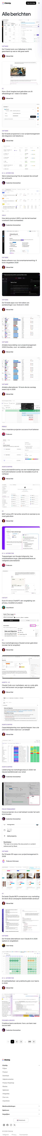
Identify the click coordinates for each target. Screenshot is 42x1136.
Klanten (5, 1086)
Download (6, 1075)
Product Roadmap (8, 1083)
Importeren (6, 1101)
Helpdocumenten (8, 1079)
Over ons (5, 1097)
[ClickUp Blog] (6, 3)
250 (29, 1041)
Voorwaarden (23, 1134)
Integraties (6, 1093)
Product (5, 1072)
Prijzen (5, 1068)
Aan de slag (31, 3)
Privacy (14, 1134)
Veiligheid (6, 1134)
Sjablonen (6, 1090)
